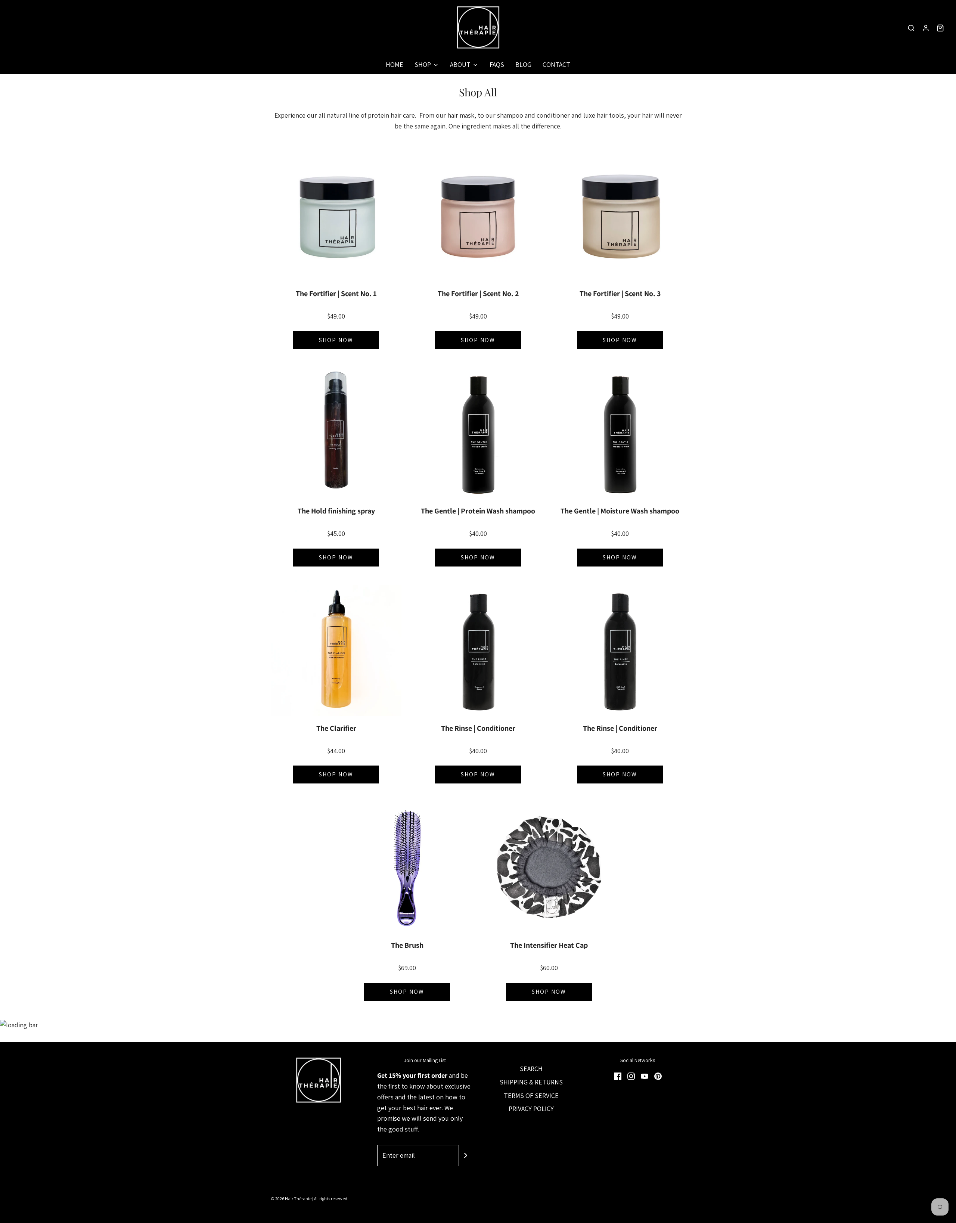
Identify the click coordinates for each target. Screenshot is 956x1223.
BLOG (523, 64)
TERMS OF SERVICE (531, 1095)
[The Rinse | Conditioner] (478, 650)
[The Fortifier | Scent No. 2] (478, 215)
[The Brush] (407, 867)
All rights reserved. (331, 1198)
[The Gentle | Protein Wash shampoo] (478, 433)
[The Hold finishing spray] (336, 433)
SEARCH (531, 1068)
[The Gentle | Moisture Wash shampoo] (620, 433)
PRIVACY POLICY (531, 1108)
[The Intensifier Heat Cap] (549, 867)
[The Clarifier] (336, 650)
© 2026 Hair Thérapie (291, 1198)
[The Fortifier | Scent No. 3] (620, 215)
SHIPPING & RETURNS (531, 1082)
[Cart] (940, 28)
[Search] (911, 28)
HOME (394, 64)
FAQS (497, 64)
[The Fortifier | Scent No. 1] (336, 215)
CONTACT (556, 64)
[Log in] (925, 28)
